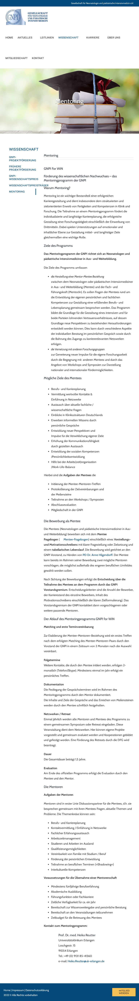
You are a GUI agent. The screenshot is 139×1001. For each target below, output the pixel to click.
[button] (53, 58)
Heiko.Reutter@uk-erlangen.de (86, 961)
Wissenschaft (22, 149)
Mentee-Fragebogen (76, 539)
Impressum (18, 990)
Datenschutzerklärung (37, 990)
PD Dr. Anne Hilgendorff (98, 555)
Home (7, 990)
